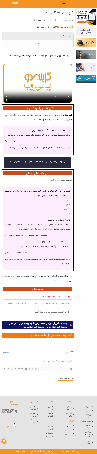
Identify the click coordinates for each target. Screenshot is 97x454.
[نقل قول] (26, 369)
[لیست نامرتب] (22, 369)
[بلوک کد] (29, 369)
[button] (64, 3)
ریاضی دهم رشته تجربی (57, 326)
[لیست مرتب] (19, 369)
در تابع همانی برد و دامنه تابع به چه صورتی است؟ (50, 312)
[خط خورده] (15, 369)
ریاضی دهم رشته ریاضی (34, 326)
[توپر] (4, 369)
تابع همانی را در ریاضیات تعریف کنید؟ (54, 296)
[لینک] (33, 369)
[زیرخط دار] (12, 369)
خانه (71, 20)
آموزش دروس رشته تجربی (46, 323)
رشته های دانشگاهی (58, 20)
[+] (39, 369)
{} (36, 369)
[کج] (8, 369)
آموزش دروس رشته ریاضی (21, 323)
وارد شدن (5, 352)
